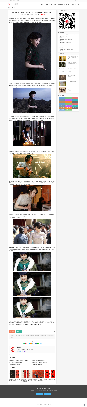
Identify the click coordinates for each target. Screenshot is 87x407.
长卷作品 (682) (61, 107)
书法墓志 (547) (61, 109)
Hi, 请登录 (10, 0)
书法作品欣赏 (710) (74, 104)
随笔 (73, 4)
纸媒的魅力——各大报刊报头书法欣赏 (40, 362)
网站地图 (47, 402)
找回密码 (18, 0)
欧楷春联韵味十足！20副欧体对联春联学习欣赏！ (14, 380)
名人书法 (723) (61, 103)
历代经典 (61, 4)
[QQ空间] (31, 343)
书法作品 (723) (68, 101)
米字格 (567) (74, 107)
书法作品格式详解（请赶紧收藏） (16, 362)
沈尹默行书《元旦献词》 (37, 364)
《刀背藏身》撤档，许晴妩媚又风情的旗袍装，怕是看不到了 (32, 12)
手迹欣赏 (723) (68, 103)
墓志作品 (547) (68, 109)
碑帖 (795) (67, 98)
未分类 (12, 7)
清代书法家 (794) (75, 98)
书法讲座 (54, 4)
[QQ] (29, 343)
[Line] (38, 343)
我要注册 (14, 0)
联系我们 (39, 394)
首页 (42, 4)
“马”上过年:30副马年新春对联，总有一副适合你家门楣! (37, 380)
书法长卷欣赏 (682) (74, 106)
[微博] (26, 343)
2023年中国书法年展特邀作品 (15, 364)
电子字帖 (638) (68, 107)
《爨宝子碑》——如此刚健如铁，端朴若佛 (66, 49)
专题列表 (67, 4)
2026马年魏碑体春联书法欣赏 (49, 379)
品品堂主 (19, 347)
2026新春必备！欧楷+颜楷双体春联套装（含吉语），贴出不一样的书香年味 (26, 380)
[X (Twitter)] (33, 343)
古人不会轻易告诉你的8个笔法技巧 (39, 360)
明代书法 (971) (61, 98)
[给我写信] (25, 351)
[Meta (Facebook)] (36, 343)
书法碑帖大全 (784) (61, 102)
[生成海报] (40, 343)
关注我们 (76, 0)
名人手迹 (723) (74, 101)
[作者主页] (22, 351)
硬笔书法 (48, 4)
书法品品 (10, 4)
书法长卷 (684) (68, 105)
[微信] (24, 343)
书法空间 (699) (61, 105)
